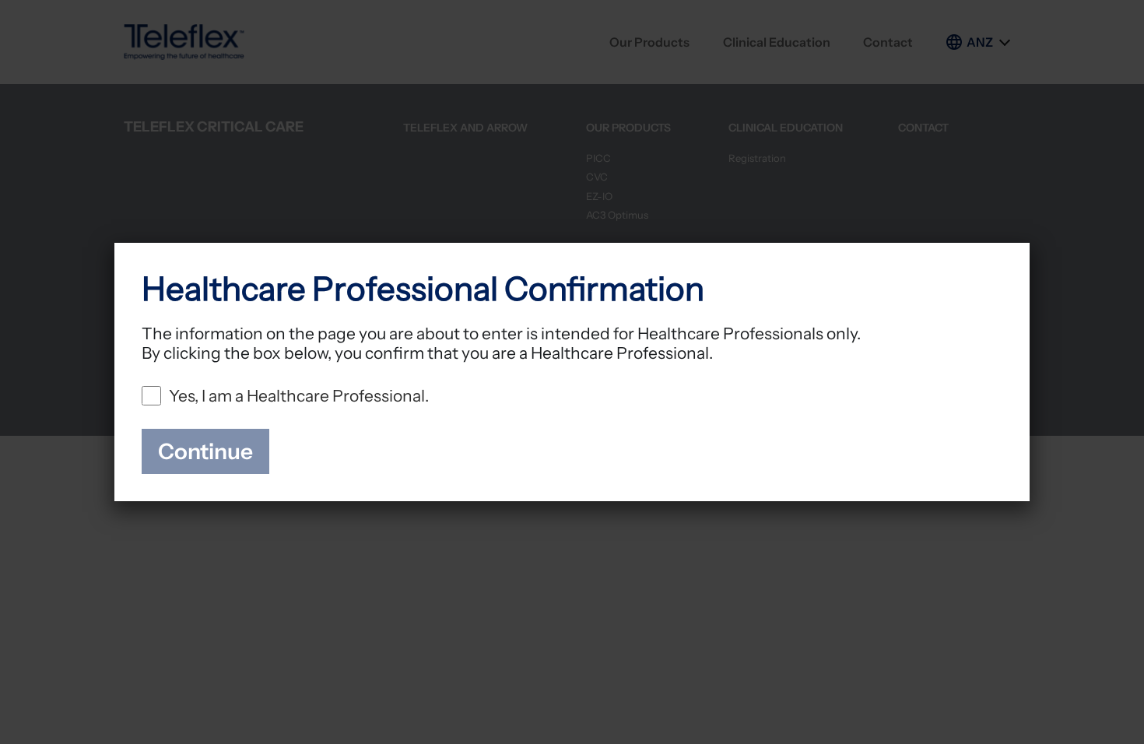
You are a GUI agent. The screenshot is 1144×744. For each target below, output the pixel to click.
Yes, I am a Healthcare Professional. (299, 395)
